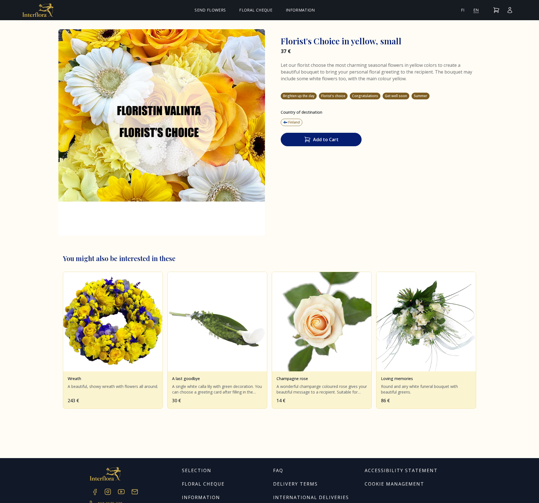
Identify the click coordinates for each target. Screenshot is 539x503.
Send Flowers (210, 10)
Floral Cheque (255, 10)
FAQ (278, 470)
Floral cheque (203, 484)
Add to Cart (326, 139)
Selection (196, 470)
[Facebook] (94, 491)
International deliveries (311, 497)
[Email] (134, 491)
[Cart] (496, 10)
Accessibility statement (401, 470)
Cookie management (394, 484)
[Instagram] (107, 491)
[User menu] (510, 10)
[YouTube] (121, 491)
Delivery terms (295, 484)
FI (463, 10)
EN (476, 10)
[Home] (38, 10)
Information (300, 10)
